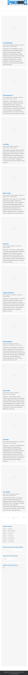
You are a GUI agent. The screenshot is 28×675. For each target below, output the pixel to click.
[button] (14, 332)
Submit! (14, 342)
